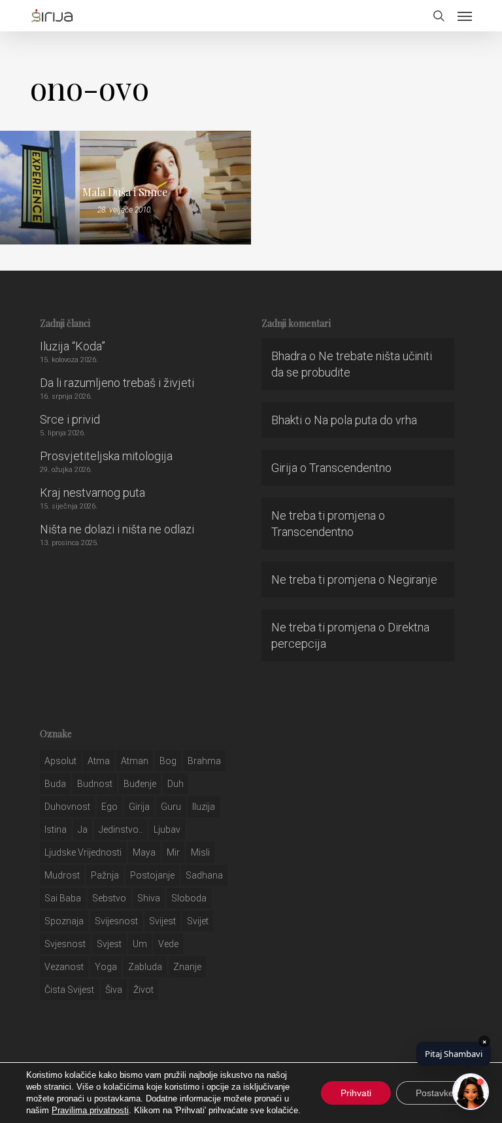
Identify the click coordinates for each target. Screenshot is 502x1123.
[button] (465, 15)
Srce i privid (70, 419)
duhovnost (67, 806)
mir (173, 852)
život (143, 989)
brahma (204, 761)
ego (109, 806)
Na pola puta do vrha (365, 420)
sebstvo (109, 898)
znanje (187, 967)
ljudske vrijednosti (83, 852)
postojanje (152, 875)
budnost (94, 784)
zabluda (145, 967)
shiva (148, 898)
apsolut (60, 761)
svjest (109, 944)
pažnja (105, 875)
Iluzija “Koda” (72, 346)
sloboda (189, 898)
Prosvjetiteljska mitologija (106, 456)
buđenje (140, 784)
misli (200, 852)
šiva (113, 989)
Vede (168, 944)
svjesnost (65, 944)
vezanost (64, 967)
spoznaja (64, 921)
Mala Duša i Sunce (124, 192)
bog (167, 761)
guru (171, 806)
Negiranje (412, 579)
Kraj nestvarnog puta (92, 492)
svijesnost (116, 921)
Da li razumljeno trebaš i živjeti (117, 383)
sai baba (62, 898)
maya (144, 852)
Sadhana (204, 875)
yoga (106, 967)
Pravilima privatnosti (90, 1110)
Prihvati (356, 1093)
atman (134, 761)
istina (55, 829)
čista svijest (69, 989)
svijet (198, 921)
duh (175, 784)
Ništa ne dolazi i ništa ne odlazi (117, 529)
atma (99, 761)
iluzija (203, 806)
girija (139, 806)
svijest (162, 921)
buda (55, 784)
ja (83, 829)
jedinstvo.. (120, 829)
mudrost (62, 875)
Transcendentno (350, 468)
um (140, 944)
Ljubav (167, 829)
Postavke (435, 1093)
